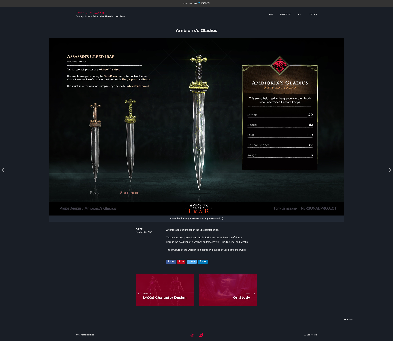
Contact (313, 14)
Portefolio (285, 14)
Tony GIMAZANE (90, 12)
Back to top (312, 335)
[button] (348, 319)
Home (270, 14)
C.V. (300, 14)
